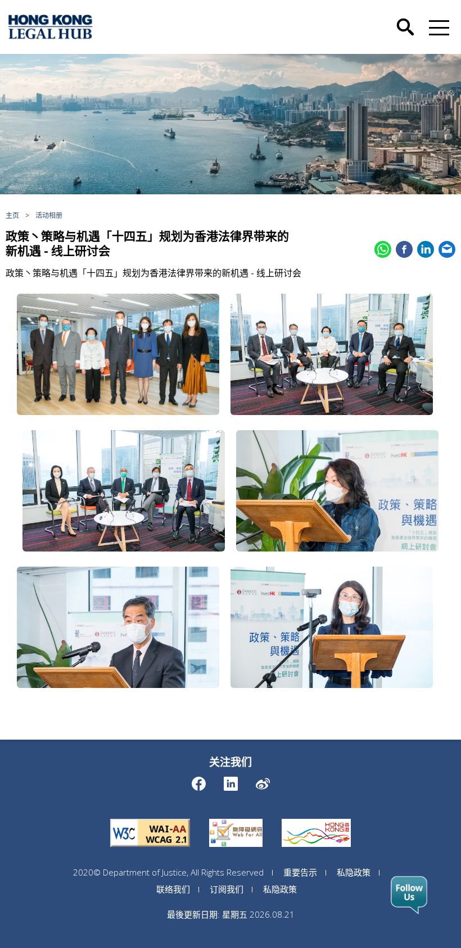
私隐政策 (353, 872)
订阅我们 (226, 889)
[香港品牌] (316, 818)
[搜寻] (405, 18)
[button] (437, 27)
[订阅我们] (409, 895)
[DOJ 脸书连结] (198, 781)
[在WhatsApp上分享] (382, 249)
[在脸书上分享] (404, 249)
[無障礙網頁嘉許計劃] (236, 818)
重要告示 (300, 872)
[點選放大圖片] (118, 354)
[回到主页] (50, 27)
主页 (12, 215)
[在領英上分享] (425, 249)
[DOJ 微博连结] (262, 781)
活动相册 (48, 215)
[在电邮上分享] (447, 249)
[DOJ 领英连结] (230, 781)
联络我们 (173, 889)
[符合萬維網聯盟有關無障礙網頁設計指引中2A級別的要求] (150, 818)
